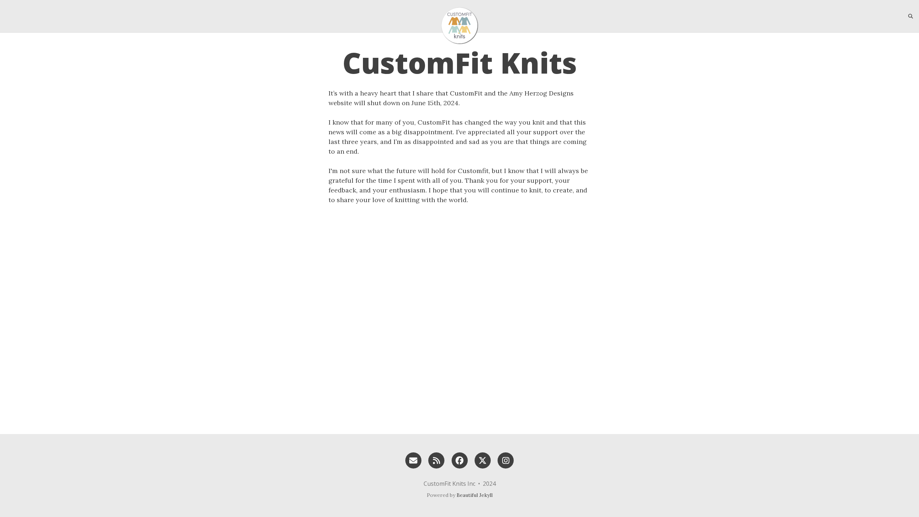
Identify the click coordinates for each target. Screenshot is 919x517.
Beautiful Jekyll (475, 495)
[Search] (908, 16)
